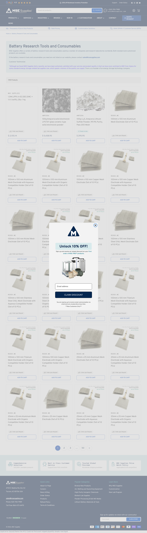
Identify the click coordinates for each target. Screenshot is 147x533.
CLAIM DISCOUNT (73, 295)
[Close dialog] (95, 225)
